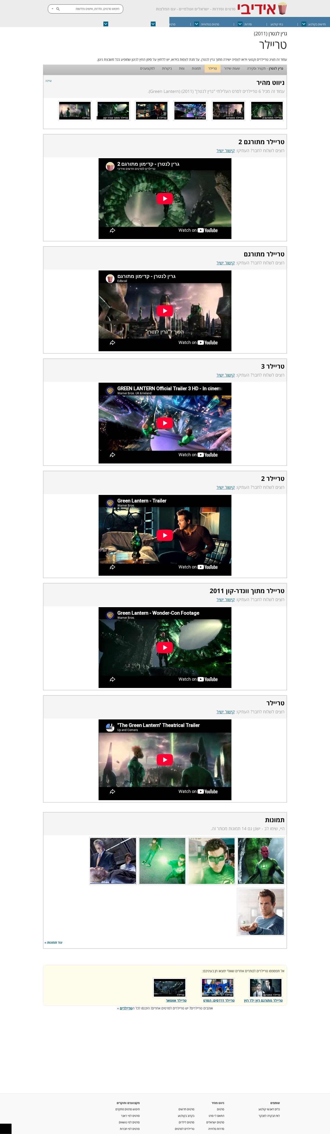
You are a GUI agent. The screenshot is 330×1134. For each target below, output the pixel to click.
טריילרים (126, 1008)
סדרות (248, 24)
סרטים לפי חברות (130, 1129)
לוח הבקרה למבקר (269, 1116)
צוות (182, 68)
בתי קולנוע (277, 24)
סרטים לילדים (186, 1122)
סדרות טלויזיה (216, 1129)
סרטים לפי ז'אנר (130, 1116)
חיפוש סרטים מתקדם (127, 1109)
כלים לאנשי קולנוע (269, 1109)
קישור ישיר (225, 150)
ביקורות (167, 68)
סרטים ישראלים (166, 24)
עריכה (48, 80)
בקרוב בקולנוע (186, 1116)
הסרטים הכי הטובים (121, 24)
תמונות (196, 68)
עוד (57, 24)
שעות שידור (232, 68)
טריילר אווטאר (176, 1000)
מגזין (82, 24)
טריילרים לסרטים (184, 1129)
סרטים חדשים (186, 1109)
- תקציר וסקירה (265, 68)
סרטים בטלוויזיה (210, 24)
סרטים (220, 1109)
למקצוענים (147, 68)
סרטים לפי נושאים (129, 1122)
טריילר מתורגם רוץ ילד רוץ (263, 1000)
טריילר (212, 68)
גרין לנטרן (278, 33)
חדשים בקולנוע (317, 24)
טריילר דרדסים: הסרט (219, 1000)
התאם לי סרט (216, 1116)
